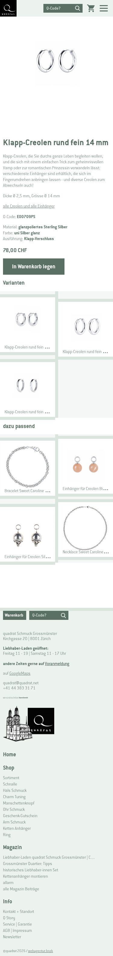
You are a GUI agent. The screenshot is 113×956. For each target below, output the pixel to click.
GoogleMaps (19, 673)
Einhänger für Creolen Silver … (30, 556)
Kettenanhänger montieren (25, 876)
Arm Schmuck (14, 822)
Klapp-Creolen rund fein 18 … (88, 351)
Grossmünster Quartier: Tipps (27, 863)
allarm (8, 882)
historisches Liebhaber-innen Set (30, 870)
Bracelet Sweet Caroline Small (29, 490)
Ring (7, 834)
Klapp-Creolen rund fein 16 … (30, 347)
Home (9, 754)
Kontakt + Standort (18, 911)
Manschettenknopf (18, 803)
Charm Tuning (14, 796)
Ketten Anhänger (17, 828)
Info (7, 901)
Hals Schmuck (15, 790)
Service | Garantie (17, 924)
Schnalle (10, 784)
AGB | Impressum (17, 930)
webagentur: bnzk (40, 951)
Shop (8, 767)
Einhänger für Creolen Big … (86, 488)
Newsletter (12, 936)
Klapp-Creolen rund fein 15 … (30, 411)
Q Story (9, 917)
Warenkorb (14, 615)
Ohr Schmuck (14, 809)
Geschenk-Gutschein (20, 815)
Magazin (12, 847)
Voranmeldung (57, 663)
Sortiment (11, 777)
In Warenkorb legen (33, 266)
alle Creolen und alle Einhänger (29, 206)
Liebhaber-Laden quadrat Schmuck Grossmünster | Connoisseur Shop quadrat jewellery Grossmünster (49, 857)
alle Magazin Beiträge (21, 889)
